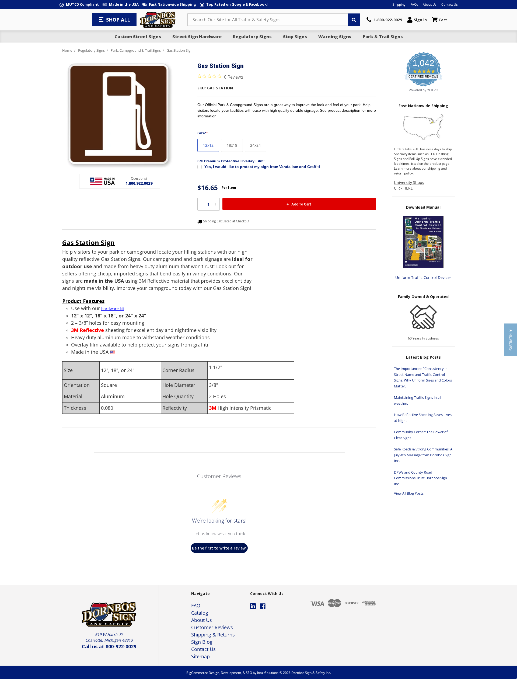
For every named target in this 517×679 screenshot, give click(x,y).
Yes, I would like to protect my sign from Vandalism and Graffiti (262, 166)
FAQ (195, 605)
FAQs (414, 4)
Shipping (399, 4)
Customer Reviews (212, 627)
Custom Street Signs (137, 37)
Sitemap (200, 656)
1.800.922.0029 (138, 183)
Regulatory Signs (252, 37)
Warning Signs (334, 37)
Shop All (118, 19)
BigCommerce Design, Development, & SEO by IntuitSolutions (232, 672)
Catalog (199, 613)
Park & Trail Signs (383, 37)
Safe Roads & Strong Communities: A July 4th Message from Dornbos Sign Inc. (423, 455)
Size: (202, 133)
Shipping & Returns (213, 634)
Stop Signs (295, 37)
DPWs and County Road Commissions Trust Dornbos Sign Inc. (420, 478)
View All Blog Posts (409, 493)
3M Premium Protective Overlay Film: (231, 161)
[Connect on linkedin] (253, 606)
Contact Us (449, 4)
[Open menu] (102, 19)
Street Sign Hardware (197, 37)
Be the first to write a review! (219, 548)
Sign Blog (201, 642)
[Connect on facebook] (263, 606)
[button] (510, 339)
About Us (429, 4)
